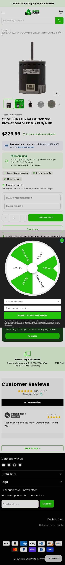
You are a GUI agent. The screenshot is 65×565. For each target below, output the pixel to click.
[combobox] (31, 301)
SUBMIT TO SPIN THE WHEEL (32, 315)
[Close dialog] (62, 240)
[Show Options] (58, 301)
